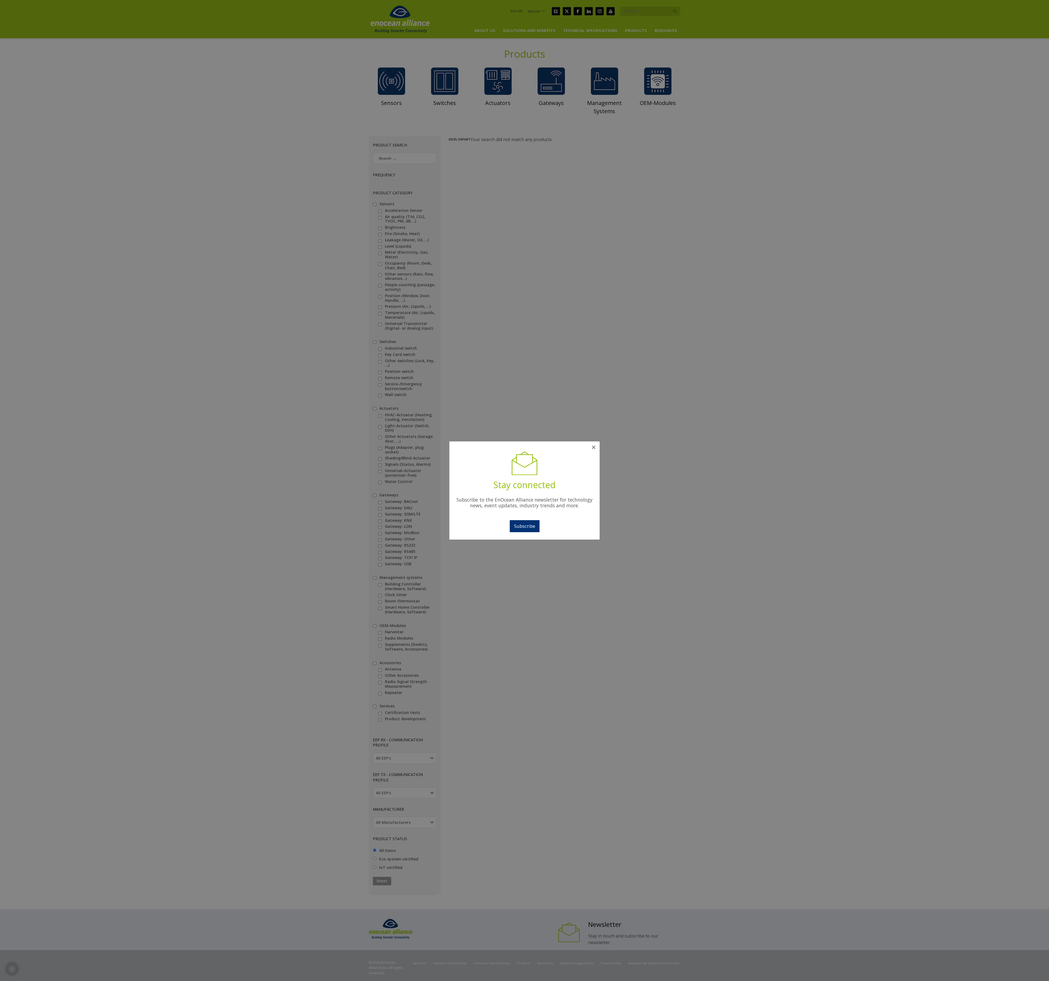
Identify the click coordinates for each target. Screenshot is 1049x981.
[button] (12, 969)
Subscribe (524, 526)
